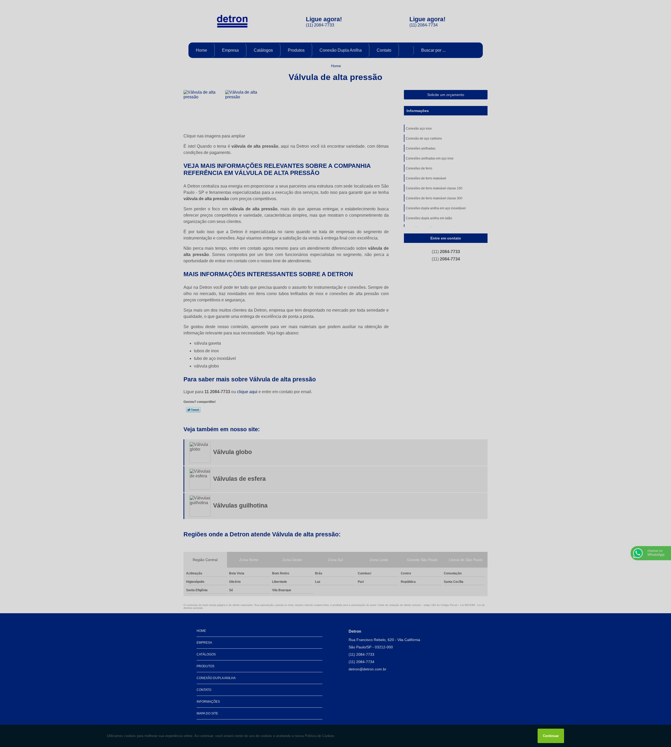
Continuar (551, 736)
